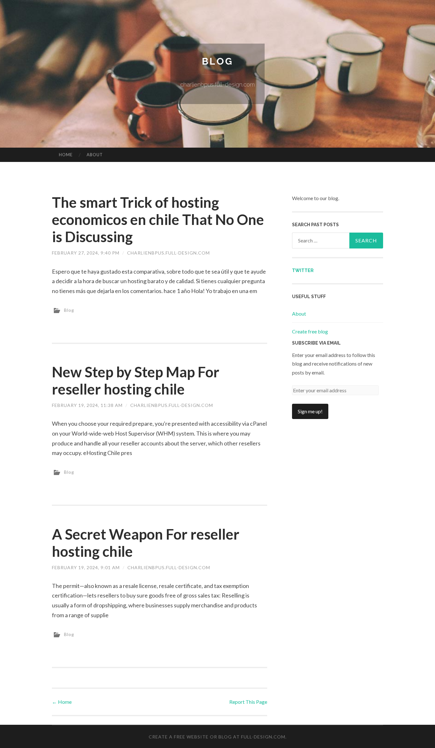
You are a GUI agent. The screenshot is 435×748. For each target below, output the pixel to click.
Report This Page (248, 702)
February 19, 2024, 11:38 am (87, 405)
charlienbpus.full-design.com (168, 252)
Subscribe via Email (316, 343)
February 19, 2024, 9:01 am (86, 567)
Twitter (303, 270)
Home (66, 154)
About (95, 154)
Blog (217, 61)
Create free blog (310, 331)
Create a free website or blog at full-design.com (217, 736)
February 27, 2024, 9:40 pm (85, 252)
